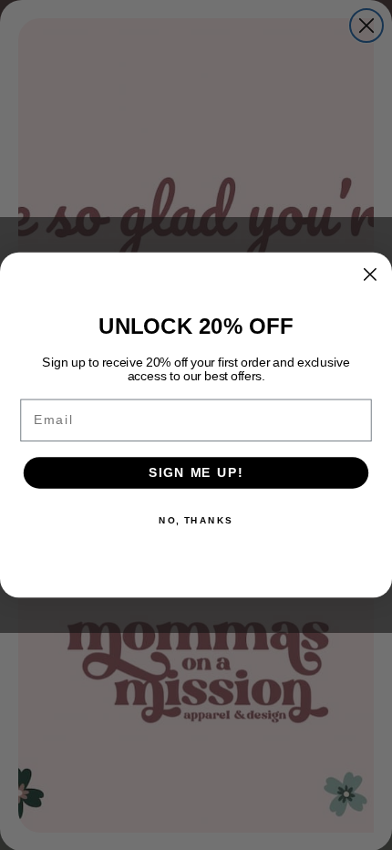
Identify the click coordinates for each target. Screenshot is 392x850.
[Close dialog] (370, 274)
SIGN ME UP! (196, 473)
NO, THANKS (196, 519)
